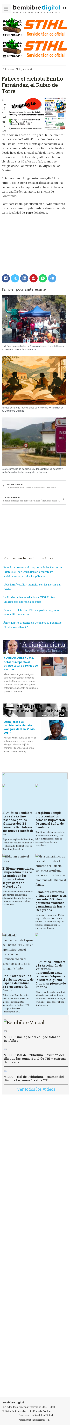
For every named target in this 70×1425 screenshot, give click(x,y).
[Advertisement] (35, 1246)
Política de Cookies (41, 1411)
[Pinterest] (33, 278)
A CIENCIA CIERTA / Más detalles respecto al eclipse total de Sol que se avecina (21, 664)
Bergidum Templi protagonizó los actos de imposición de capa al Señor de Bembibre (50, 820)
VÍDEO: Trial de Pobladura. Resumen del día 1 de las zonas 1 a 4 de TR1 (34, 1078)
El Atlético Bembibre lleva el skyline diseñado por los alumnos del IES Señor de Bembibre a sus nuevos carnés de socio (18, 823)
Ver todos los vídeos (36, 1089)
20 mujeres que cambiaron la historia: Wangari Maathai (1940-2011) (19, 727)
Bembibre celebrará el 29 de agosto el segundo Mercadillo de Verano (31, 612)
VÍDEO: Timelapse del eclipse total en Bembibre (32, 1039)
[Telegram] (52, 278)
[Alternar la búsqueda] (65, 8)
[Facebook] (6, 278)
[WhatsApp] (43, 278)
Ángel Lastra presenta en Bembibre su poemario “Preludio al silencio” (32, 625)
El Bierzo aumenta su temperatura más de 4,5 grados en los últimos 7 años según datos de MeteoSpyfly (18, 877)
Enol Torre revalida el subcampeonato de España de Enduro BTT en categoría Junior (18, 983)
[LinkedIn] (24, 278)
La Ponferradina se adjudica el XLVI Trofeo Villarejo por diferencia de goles (29, 599)
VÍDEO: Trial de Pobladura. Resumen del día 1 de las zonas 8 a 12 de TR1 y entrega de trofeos (35, 1058)
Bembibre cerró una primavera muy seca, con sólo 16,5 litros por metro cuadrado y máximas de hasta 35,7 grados (51, 901)
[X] (15, 278)
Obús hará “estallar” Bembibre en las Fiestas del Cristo (32, 587)
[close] (6, 8)
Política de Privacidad (14, 1411)
